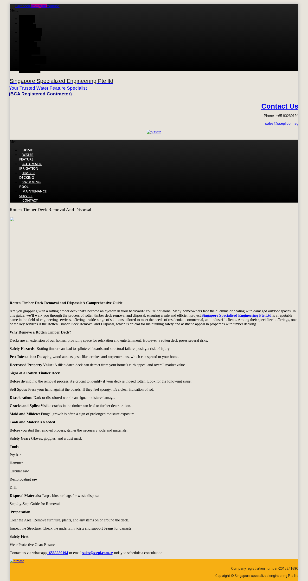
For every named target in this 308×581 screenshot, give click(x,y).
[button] (125, 10)
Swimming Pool (29, 52)
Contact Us (279, 106)
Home (27, 18)
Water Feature (26, 25)
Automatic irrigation (30, 34)
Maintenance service (32, 62)
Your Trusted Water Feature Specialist (48, 88)
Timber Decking (26, 43)
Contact (30, 69)
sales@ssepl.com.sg (281, 123)
